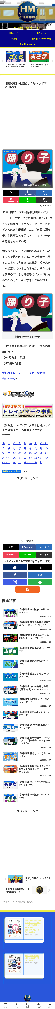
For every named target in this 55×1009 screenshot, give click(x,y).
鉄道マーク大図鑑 (32, 956)
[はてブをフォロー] (40, 575)
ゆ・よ (6, 462)
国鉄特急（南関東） (13, 471)
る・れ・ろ (30, 462)
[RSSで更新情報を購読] (27, 589)
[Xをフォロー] (40, 567)
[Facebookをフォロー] (15, 575)
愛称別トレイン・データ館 (18, 372)
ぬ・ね (28, 452)
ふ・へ (6, 457)
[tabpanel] (15, 60)
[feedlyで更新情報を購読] (40, 582)
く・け (44, 443)
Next (52, 61)
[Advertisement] (27, 118)
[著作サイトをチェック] (15, 567)
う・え (17, 443)
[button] (44, 200)
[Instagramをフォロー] (15, 582)
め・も (38, 457)
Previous (2, 61)
